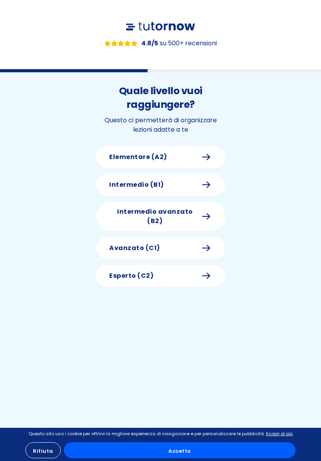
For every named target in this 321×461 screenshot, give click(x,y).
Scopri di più (279, 434)
